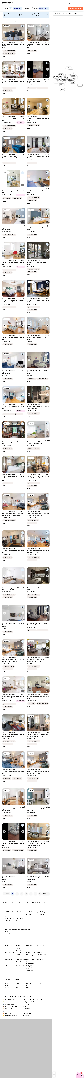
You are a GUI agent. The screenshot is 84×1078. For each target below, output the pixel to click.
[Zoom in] (54, 1073)
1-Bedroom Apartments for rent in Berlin (30, 912)
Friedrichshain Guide (30, 946)
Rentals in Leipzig (29, 986)
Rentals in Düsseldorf (19, 986)
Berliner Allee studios (9, 932)
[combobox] (68, 13)
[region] (68, 544)
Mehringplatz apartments (41, 958)
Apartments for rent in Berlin (20, 912)
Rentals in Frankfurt (29, 982)
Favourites (58, 3)
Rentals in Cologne (40, 982)
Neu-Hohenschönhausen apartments (20, 959)
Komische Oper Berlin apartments (31, 954)
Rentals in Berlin (9, 911)
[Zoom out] (54, 1075)
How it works (49, 3)
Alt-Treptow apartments (8, 946)
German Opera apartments (20, 966)
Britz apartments (8, 966)
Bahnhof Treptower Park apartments (41, 954)
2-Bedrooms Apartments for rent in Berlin (41, 912)
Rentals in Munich (8, 982)
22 (40, 894)
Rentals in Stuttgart (8, 986)
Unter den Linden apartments (19, 954)
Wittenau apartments (8, 958)
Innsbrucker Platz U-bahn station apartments (30, 960)
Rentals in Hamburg (18, 982)
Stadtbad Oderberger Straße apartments (29, 967)
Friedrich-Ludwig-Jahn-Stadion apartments (20, 947)
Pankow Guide (9, 952)
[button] (75, 2)
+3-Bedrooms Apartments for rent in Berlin (20, 918)
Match (42, 3)
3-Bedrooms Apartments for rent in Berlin (9, 918)
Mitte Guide (40, 945)
